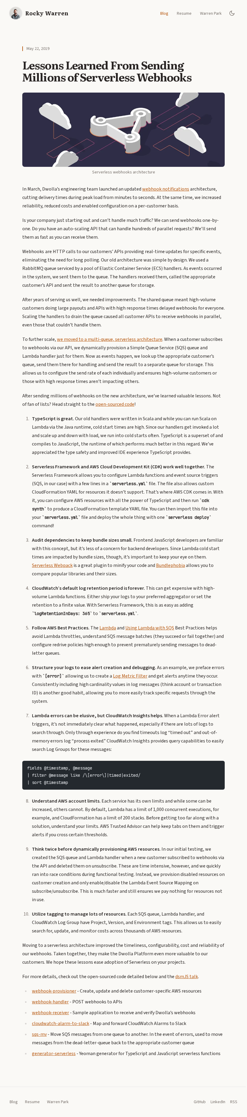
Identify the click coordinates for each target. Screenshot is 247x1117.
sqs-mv (39, 1034)
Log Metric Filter (130, 676)
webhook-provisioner (54, 991)
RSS (233, 1102)
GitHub (200, 1102)
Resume (184, 14)
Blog (164, 14)
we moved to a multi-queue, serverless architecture (109, 339)
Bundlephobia (170, 565)
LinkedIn (218, 1102)
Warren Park (211, 14)
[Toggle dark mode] (232, 13)
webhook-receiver (50, 1012)
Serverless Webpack (52, 565)
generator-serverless (54, 1053)
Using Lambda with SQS (149, 628)
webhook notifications (165, 189)
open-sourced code (114, 404)
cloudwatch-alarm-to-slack (60, 1023)
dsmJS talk (186, 976)
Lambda (107, 628)
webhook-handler (50, 1002)
